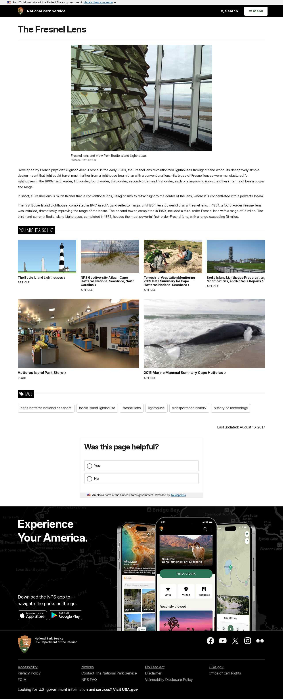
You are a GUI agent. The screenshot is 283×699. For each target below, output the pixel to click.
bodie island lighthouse (97, 408)
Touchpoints (178, 495)
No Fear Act (154, 667)
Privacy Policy (29, 673)
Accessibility (28, 667)
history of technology (231, 408)
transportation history (189, 408)
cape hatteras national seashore (46, 408)
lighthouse (156, 408)
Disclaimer (153, 673)
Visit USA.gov (125, 689)
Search (231, 11)
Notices (87, 667)
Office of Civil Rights (225, 673)
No (96, 478)
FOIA (22, 679)
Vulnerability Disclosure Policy (169, 679)
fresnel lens (132, 408)
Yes (97, 465)
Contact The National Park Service (109, 673)
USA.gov (216, 667)
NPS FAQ (89, 679)
